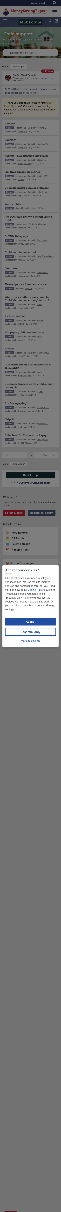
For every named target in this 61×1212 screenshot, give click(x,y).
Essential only (30, 632)
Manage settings (30, 640)
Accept (30, 621)
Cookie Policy (36, 590)
